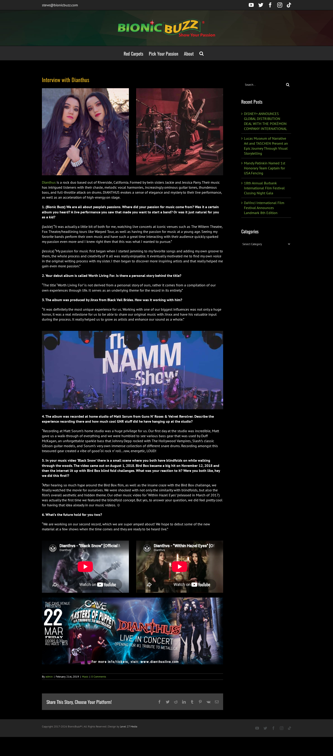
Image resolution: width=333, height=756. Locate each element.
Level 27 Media (128, 726)
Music (85, 676)
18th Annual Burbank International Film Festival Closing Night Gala (264, 188)
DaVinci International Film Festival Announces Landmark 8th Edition (264, 207)
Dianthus (49, 182)
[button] (201, 53)
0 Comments (98, 676)
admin (49, 676)
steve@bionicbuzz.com (60, 5)
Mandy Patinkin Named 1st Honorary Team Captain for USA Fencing (264, 168)
